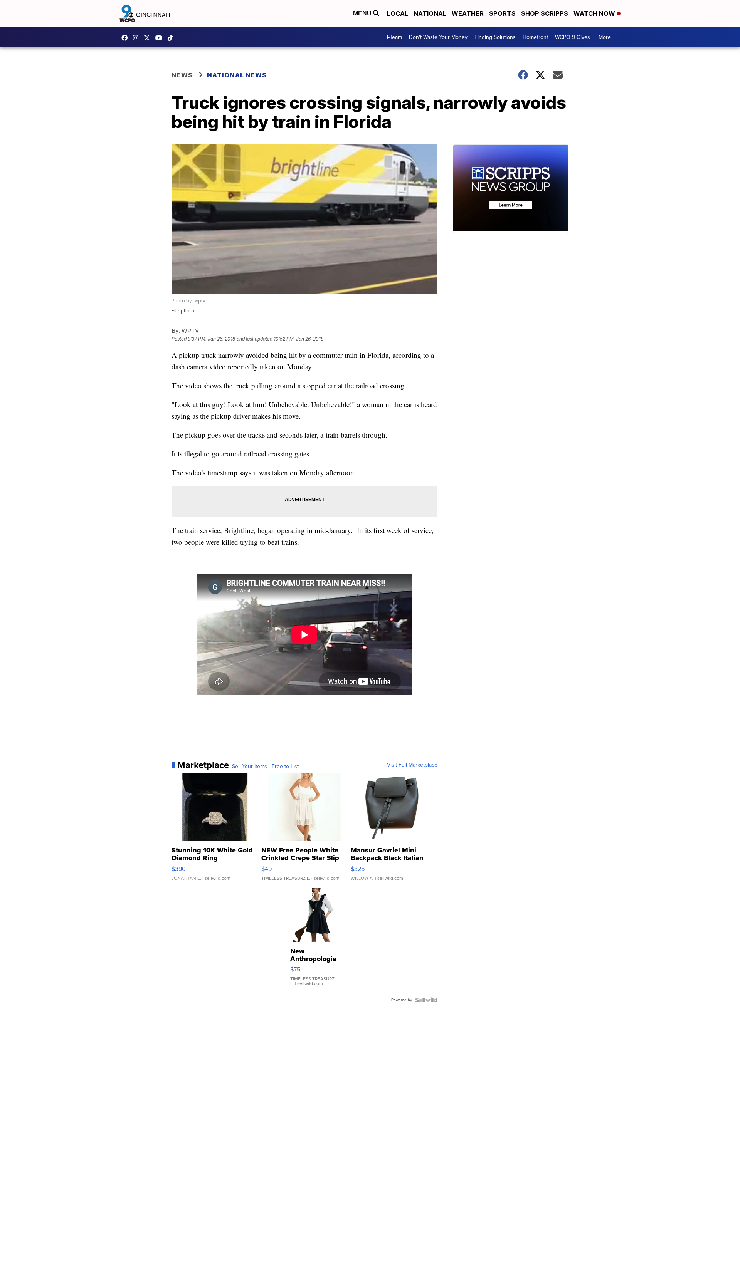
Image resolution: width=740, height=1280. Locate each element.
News (182, 75)
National (430, 13)
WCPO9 (126, 38)
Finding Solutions (495, 37)
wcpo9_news (137, 38)
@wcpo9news (172, 38)
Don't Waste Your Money (438, 37)
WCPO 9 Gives (572, 37)
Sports (502, 13)
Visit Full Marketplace (412, 765)
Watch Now (595, 13)
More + (607, 37)
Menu (363, 13)
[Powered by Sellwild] (426, 1000)
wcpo (149, 38)
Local (397, 13)
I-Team (394, 37)
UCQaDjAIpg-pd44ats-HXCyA (160, 38)
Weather (468, 13)
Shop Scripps (544, 13)
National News (237, 75)
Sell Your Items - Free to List (265, 766)
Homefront (535, 37)
